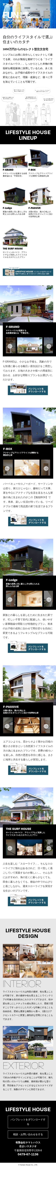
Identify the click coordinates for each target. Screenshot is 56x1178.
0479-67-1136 (28, 1154)
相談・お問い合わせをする (28, 1134)
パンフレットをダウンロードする (28, 1121)
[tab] (24, 26)
